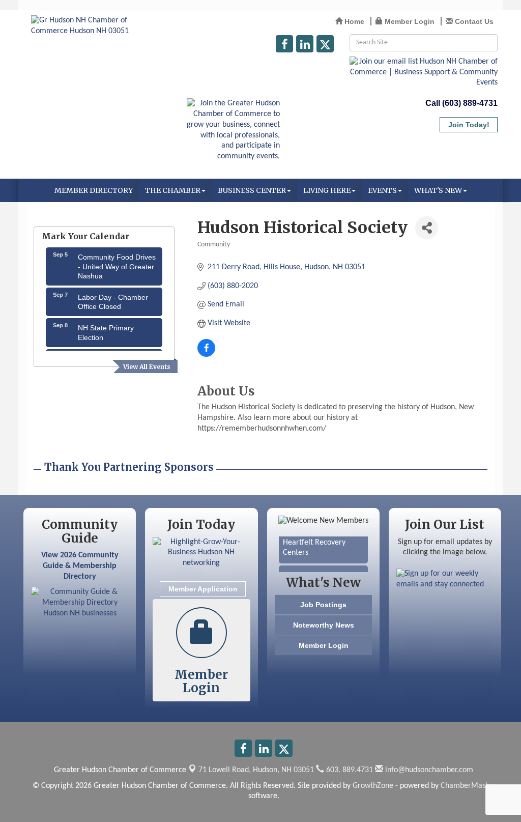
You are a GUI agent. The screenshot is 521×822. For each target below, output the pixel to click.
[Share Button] (426, 227)
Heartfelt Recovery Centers (314, 544)
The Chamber (172, 190)
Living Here (327, 190)
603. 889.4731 (348, 770)
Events (382, 190)
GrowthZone (373, 786)
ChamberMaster (468, 786)
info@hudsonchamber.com (428, 770)
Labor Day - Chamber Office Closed (113, 298)
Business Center (252, 190)
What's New (438, 190)
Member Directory (93, 190)
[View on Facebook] (206, 355)
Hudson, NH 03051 (256, 770)
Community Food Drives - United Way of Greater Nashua (117, 263)
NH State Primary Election (106, 329)
